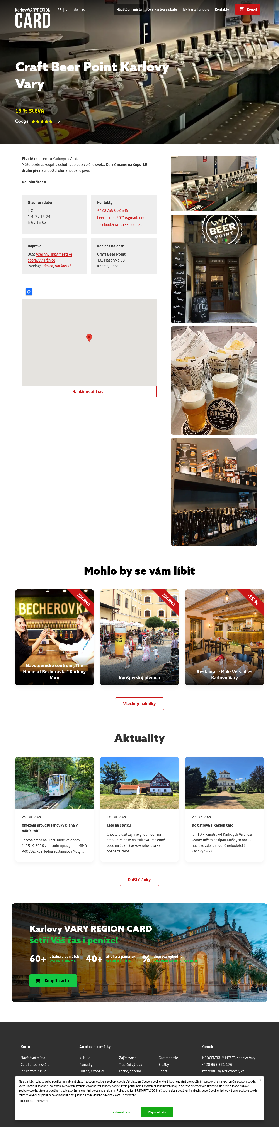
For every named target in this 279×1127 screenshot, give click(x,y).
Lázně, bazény (130, 1071)
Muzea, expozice (92, 1071)
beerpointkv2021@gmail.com (120, 217)
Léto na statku (119, 825)
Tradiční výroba (130, 1064)
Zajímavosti (128, 1058)
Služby (164, 1064)
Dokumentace (26, 1100)
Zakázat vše (121, 1112)
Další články (139, 879)
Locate (29, 291)
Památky (86, 1064)
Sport (163, 1071)
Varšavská (63, 266)
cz (59, 9)
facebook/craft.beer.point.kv (120, 224)
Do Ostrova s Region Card (212, 825)
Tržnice (47, 266)
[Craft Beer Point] (214, 184)
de (76, 9)
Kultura (84, 1058)
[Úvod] (32, 18)
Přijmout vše (157, 1112)
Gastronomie (168, 1058)
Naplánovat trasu (89, 391)
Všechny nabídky (139, 703)
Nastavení (42, 1100)
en (68, 9)
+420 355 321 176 (216, 1064)
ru (83, 9)
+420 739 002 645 (112, 210)
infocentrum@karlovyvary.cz (222, 1071)
